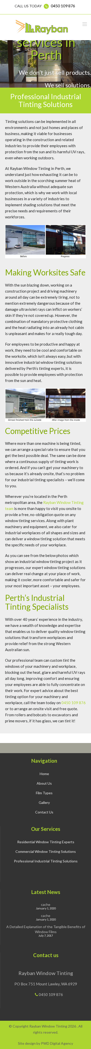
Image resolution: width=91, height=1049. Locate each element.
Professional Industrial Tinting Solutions (46, 861)
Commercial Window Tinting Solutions (45, 851)
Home (44, 774)
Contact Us (44, 812)
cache (45, 904)
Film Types (44, 793)
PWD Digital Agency (57, 1043)
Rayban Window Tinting (45, 973)
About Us (44, 783)
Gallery (44, 802)
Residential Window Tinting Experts (45, 842)
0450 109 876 (63, 5)
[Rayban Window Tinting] (42, 27)
